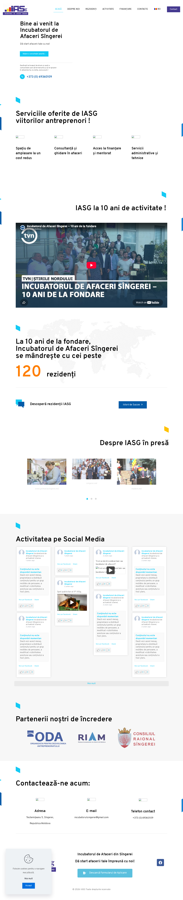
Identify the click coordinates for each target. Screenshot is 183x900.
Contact (173, 9)
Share (36, 600)
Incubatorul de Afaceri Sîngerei (75, 552)
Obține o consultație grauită (34, 54)
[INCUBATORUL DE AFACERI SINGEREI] (15, 9)
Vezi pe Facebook (25, 600)
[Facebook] (160, 862)
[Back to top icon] (169, 894)
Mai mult (28, 878)
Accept (28, 885)
